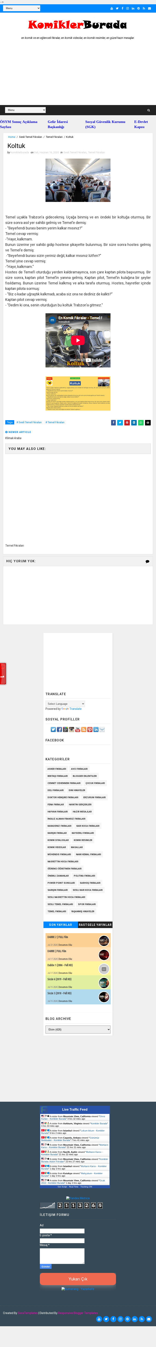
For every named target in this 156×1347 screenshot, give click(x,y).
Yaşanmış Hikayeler (82, 911)
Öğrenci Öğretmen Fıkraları (64, 868)
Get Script (62, 1187)
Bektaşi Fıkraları (58, 776)
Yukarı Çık (78, 1279)
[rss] (144, 8)
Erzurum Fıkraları (94, 797)
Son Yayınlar (60, 924)
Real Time (73, 1187)
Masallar (77, 847)
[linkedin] (133, 8)
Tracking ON (86, 1187)
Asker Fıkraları (57, 769)
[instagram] (127, 8)
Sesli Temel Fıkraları (30, 136)
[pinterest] (138, 8)
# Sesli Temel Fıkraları (29, 422)
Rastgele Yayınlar (95, 924)
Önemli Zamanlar (58, 876)
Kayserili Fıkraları (83, 833)
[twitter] (117, 8)
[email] (149, 8)
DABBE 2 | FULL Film (58, 937)
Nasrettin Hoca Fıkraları (63, 861)
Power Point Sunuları (61, 883)
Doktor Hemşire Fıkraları (63, 797)
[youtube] (111, 8)
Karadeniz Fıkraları (59, 826)
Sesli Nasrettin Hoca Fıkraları (66, 897)
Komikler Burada (99, 1123)
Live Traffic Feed (75, 1109)
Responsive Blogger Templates (78, 1313)
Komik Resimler (83, 840)
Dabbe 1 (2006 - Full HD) (60, 965)
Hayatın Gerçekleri (80, 804)
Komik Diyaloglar (58, 840)
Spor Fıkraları (87, 904)
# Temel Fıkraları (55, 422)
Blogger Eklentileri (85, 776)
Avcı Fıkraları (79, 769)
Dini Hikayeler (77, 790)
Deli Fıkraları (56, 790)
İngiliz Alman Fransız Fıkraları (66, 819)
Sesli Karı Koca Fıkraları (88, 890)
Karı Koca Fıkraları (87, 826)
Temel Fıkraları (54, 136)
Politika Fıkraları (84, 876)
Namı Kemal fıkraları (88, 854)
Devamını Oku (65, 945)
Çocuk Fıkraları (95, 783)
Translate (75, 708)
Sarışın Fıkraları (58, 890)
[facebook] (122, 8)
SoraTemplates (28, 1313)
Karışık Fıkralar (57, 833)
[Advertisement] (78, 74)
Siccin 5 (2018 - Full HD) (60, 993)
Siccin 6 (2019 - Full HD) (60, 979)
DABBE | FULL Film (57, 951)
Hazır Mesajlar (82, 811)
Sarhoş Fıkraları (90, 883)
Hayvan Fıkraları (58, 811)
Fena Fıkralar (56, 804)
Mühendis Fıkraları (59, 854)
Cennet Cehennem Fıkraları (64, 783)
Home (11, 136)
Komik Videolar (57, 847)
